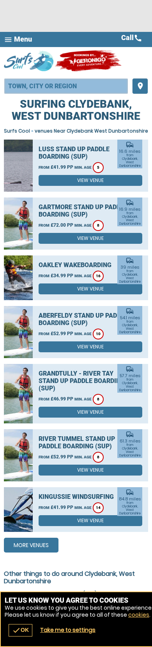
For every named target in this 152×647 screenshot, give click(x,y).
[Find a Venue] (66, 86)
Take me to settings (67, 630)
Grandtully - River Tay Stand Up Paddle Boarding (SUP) (82, 381)
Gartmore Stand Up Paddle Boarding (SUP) (83, 210)
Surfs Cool (17, 131)
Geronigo (89, 60)
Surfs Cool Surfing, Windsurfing (29, 60)
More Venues (31, 545)
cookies (138, 615)
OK (20, 630)
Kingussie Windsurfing (76, 496)
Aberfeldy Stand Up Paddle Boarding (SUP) (83, 319)
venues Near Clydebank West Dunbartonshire (91, 131)
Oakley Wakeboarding (75, 265)
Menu (18, 39)
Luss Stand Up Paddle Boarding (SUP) (74, 152)
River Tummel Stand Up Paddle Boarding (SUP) (77, 442)
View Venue (90, 180)
